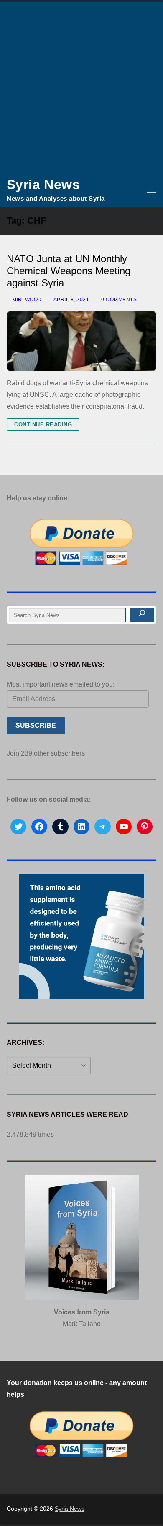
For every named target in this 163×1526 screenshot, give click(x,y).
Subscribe (35, 725)
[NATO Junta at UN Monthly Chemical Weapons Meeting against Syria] (81, 341)
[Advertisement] (81, 87)
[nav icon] (151, 190)
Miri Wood (26, 299)
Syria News (43, 184)
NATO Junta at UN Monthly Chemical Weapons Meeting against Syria (68, 270)
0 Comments (118, 299)
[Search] (142, 615)
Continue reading (43, 424)
